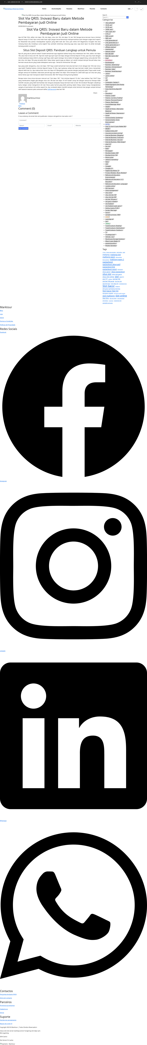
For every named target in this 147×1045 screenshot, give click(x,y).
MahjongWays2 (106, 259)
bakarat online (110, 51)
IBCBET (107, 129)
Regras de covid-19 (6, 1024)
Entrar (2, 1013)
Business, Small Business (113, 71)
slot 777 (105, 279)
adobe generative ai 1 (112, 45)
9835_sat (108, 38)
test (106, 221)
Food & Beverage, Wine (112, 104)
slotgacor (117, 286)
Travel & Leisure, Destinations (114, 228)
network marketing (111, 159)
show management (111, 190)
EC (106, 91)
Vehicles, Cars (109, 237)
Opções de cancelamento (8, 1020)
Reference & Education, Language (116, 184)
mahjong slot (115, 255)
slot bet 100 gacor (111, 199)
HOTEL (107, 124)
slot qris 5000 (113, 298)
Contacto (103, 9)
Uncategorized (110, 234)
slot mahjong (109, 296)
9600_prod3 (109, 36)
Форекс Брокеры (110, 246)
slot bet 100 (116, 279)
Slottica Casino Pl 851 (112, 208)
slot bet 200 (118, 281)
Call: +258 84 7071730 (14, 2)
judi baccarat (52, 89)
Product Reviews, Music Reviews (115, 173)
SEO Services (109, 188)
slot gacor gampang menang (111, 289)
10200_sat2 (108, 29)
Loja (1, 314)
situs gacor (107, 272)
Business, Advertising (112, 65)
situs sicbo (108, 193)
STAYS (107, 217)
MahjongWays (119, 257)
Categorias (108, 19)
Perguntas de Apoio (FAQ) (8, 994)
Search (105, 15)
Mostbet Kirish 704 (111, 155)
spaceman (111, 300)
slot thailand (109, 204)
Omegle (107, 166)
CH (106, 78)
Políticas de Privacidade (7, 325)
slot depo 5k (114, 284)
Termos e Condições (6, 321)
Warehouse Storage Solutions (115, 239)
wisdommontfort (110, 243)
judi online (119, 252)
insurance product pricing (113, 133)
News (107, 162)
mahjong (106, 255)
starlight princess (108, 303)
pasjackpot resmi (110, 269)
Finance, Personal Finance (113, 100)
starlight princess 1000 (112, 215)
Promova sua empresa (7, 1005)
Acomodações (56, 9)
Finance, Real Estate (111, 102)
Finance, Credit (110, 95)
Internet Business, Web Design (115, 142)
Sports (107, 212)
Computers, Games (111, 82)
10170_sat (108, 27)
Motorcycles (109, 157)
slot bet (110, 279)
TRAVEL (107, 223)
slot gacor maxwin (111, 201)
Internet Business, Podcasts (114, 137)
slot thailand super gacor (113, 206)
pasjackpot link (109, 267)
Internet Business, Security (113, 140)
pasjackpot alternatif (111, 264)
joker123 (108, 144)
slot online (121, 296)
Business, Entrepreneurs (113, 67)
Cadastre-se (4, 1009)
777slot (104, 252)
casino (107, 73)
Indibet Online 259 (111, 131)
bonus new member (111, 252)
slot (117, 277)
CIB (106, 80)
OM (106, 164)
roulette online (110, 186)
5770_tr (107, 34)
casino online (109, 76)
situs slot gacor (117, 274)
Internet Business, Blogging (114, 135)
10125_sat (108, 25)
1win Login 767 (110, 31)
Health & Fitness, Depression (114, 113)
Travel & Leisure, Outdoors (113, 230)
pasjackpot (108, 262)
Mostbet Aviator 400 (111, 153)
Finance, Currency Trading (113, 98)
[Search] (127, 17)
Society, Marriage (110, 210)
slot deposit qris (123, 283)
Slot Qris (106, 298)
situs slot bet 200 (110, 197)
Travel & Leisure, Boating (113, 226)
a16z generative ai (111, 40)
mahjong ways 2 (117, 259)
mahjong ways (109, 257)
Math (107, 148)
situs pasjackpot (118, 272)
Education (108, 93)
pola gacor (120, 269)
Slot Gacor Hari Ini (110, 291)
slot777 (121, 277)
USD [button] (129, 9)
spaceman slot (117, 300)
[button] (136, 9)
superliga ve (109, 219)
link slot (107, 146)
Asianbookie (109, 49)
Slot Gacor (109, 286)
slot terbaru (105, 300)
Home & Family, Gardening (113, 118)
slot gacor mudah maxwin (119, 293)
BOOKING (108, 60)
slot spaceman (120, 298)
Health (107, 107)
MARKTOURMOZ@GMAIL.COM (33, 2)
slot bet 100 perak (108, 281)
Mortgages (108, 151)
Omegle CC (108, 168)
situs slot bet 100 (110, 195)
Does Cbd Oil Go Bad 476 (113, 89)
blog (106, 58)
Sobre (2, 318)
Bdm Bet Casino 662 (111, 56)
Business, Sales (110, 69)
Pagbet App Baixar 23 (112, 170)
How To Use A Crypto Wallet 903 (115, 126)
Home (44, 9)
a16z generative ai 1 (111, 43)
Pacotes (92, 9)
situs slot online (108, 277)
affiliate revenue (110, 47)
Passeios (69, 9)
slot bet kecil (106, 284)
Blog (1, 311)
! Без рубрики (109, 23)
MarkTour (81, 9)
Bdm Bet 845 (109, 54)
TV (106, 232)
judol (124, 252)
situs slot (107, 274)
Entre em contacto (6, 998)
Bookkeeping (109, 62)
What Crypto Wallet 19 (112, 241)
